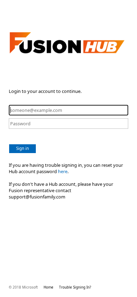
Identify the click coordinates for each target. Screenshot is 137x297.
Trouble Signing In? (75, 287)
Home (48, 287)
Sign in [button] (22, 148)
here (62, 171)
